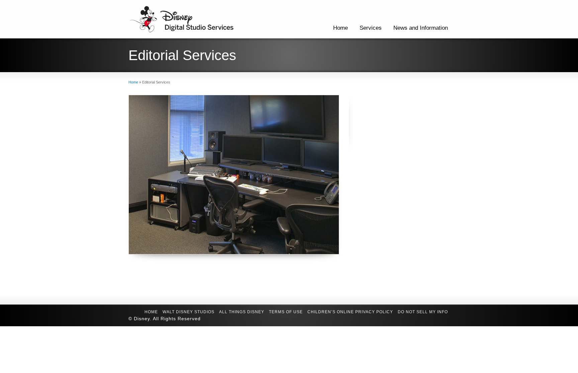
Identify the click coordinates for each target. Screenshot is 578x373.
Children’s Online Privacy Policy (350, 312)
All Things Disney (241, 312)
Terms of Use (286, 312)
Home (340, 28)
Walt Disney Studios (188, 312)
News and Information (420, 28)
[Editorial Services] (233, 174)
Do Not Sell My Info (423, 312)
